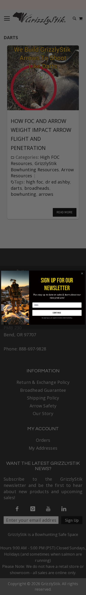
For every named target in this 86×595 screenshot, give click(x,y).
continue (57, 313)
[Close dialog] (82, 273)
